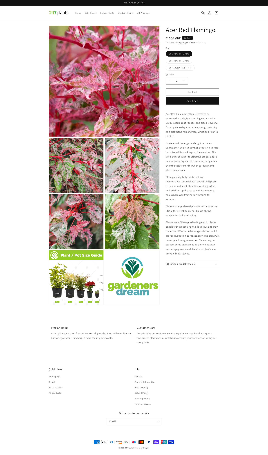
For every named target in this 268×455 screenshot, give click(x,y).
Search (52, 381)
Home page (54, 376)
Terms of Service (143, 403)
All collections (56, 387)
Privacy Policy (141, 387)
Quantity (170, 74)
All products (55, 392)
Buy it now (193, 100)
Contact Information (145, 381)
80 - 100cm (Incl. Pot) (182, 68)
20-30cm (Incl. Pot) (180, 54)
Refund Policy (141, 392)
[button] (202, 12)
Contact (139, 376)
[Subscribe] (158, 421)
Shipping (182, 42)
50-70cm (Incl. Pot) (180, 61)
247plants (129, 448)
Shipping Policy (142, 398)
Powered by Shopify (141, 448)
